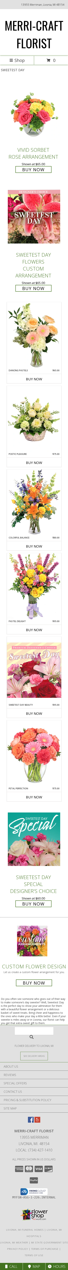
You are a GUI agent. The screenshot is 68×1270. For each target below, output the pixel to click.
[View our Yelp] (37, 1121)
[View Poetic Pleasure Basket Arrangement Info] (34, 419)
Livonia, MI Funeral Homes (25, 1229)
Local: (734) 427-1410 (34, 1150)
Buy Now (33, 169)
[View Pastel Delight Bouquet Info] (34, 586)
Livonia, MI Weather (14, 1242)
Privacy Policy (17, 1249)
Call (12, 1266)
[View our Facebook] (31, 1121)
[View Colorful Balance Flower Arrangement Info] (34, 503)
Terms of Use (34, 1255)
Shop (20, 60)
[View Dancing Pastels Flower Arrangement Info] (34, 335)
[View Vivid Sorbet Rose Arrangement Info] (34, 111)
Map (35, 1266)
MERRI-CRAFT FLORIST (34, 34)
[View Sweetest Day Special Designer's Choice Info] (34, 839)
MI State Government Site (49, 1242)
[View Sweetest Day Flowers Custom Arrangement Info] (34, 217)
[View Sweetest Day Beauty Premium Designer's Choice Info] (34, 670)
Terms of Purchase (45, 1249)
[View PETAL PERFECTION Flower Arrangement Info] (34, 753)
